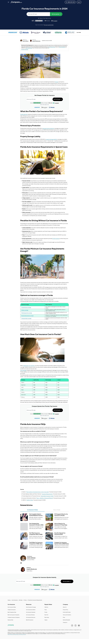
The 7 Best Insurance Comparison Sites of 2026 (35, 533)
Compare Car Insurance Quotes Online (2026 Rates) (61, 543)
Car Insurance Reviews (30, 614)
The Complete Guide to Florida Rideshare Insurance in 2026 (36, 514)
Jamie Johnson (25, 41)
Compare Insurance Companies (13, 617)
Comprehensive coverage (26, 307)
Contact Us (65, 622)
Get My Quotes (57, 99)
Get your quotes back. (49, 25)
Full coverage (23, 370)
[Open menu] (8, 2)
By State (20, 600)
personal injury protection (48, 128)
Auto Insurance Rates (12, 607)
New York (46, 614)
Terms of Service (10, 634)
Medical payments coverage (26, 312)
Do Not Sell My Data (66, 612)
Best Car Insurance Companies (13, 614)
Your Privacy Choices (22, 634)
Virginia (45, 620)
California (46, 607)
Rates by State (10, 620)
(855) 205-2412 (71, 2)
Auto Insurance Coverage (31, 607)
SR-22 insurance (55, 238)
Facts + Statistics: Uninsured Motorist (45, 498)
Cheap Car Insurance (12, 609)
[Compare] (16, 2)
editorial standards (62, 47)
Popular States (48, 604)
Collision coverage (24, 310)
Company (65, 604)
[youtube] (79, 625)
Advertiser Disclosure (24, 49)
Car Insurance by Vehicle (30, 609)
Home (9, 600)
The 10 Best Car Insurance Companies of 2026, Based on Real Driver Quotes (36, 543)
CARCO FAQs (30, 500)
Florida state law (23, 114)
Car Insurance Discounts (30, 617)
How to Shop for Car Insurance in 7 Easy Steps (60, 524)
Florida (56, 81)
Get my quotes (55, 14)
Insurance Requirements (47, 494)
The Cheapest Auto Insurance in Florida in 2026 (36, 524)
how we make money (51, 47)
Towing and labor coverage (26, 318)
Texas (45, 609)
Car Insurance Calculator (30, 612)
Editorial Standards (66, 620)
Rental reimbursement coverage (27, 315)
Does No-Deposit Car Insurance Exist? (59, 533)
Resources (28, 604)
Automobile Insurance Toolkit (47, 496)
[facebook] (72, 625)
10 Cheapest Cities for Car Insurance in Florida (61, 514)
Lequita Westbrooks (36, 41)
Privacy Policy (65, 609)
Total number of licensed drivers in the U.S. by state (37, 492)
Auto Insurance (15, 600)
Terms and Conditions (67, 614)
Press (64, 617)
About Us (64, 607)
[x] (75, 625)
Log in (79, 2)
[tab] (32, 510)
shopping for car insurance (29, 365)
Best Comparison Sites (12, 612)
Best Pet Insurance (29, 620)
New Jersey (46, 617)
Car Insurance (11, 604)
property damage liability (51, 139)
